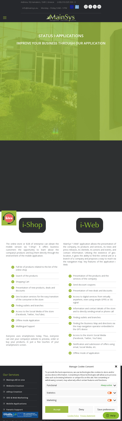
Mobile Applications (16, 403)
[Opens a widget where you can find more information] (111, 416)
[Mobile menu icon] (5, 17)
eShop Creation (14, 391)
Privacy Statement (87, 415)
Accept (56, 409)
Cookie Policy (73, 415)
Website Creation (15, 385)
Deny (81, 409)
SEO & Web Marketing (17, 397)
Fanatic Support (14, 409)
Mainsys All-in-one (15, 379)
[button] (116, 366)
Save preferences (106, 409)
